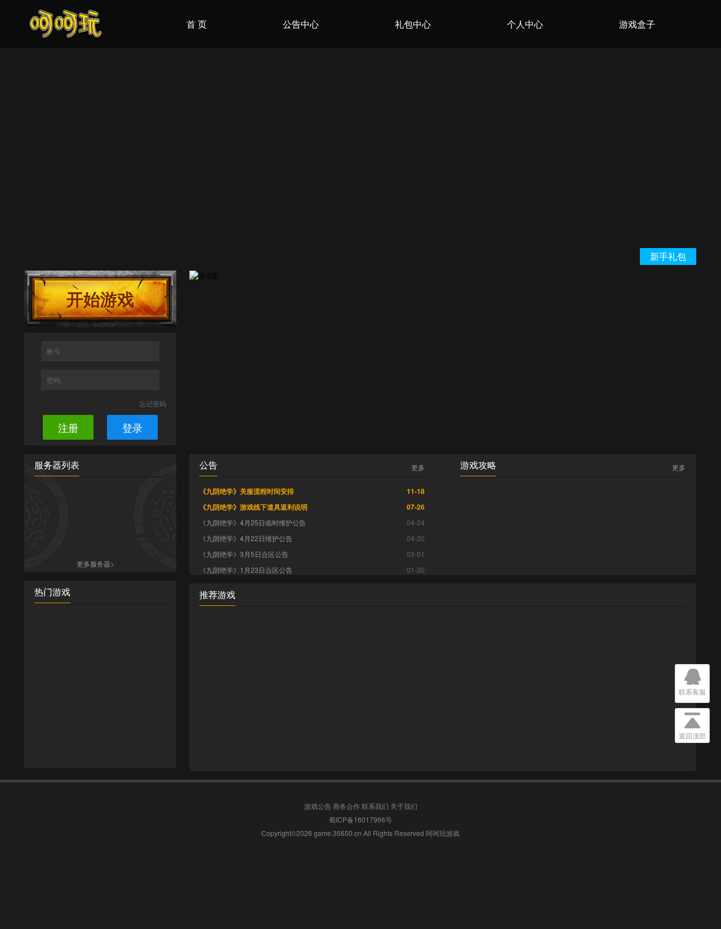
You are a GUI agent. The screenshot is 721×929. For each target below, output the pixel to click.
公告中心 (301, 23)
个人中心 (525, 23)
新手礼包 (668, 256)
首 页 (196, 23)
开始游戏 (100, 298)
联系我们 (375, 806)
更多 (418, 467)
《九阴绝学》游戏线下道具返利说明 (253, 507)
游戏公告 (317, 806)
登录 (132, 427)
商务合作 (346, 806)
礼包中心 (413, 23)
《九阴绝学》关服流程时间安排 (246, 491)
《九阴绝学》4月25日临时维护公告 (252, 522)
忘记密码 (152, 403)
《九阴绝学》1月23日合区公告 (245, 569)
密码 (54, 379)
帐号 (54, 351)
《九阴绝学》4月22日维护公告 (245, 538)
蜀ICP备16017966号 (360, 819)
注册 (68, 427)
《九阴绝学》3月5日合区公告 (243, 554)
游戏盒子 (637, 23)
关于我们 (403, 806)
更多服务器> (95, 563)
